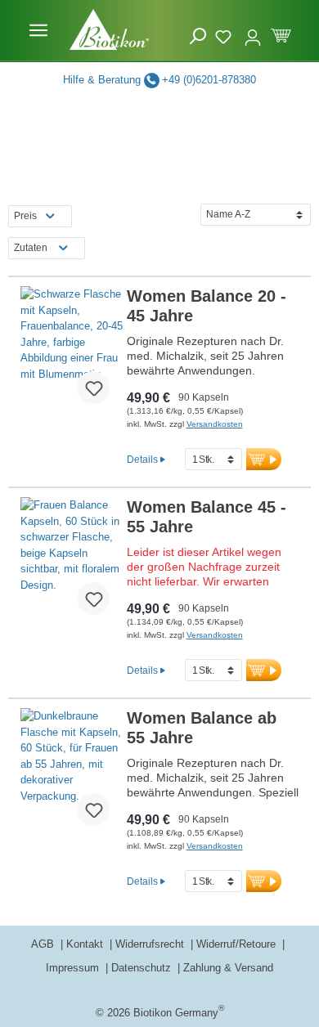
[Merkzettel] (225, 34)
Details (142, 459)
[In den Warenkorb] (263, 459)
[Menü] (38, 30)
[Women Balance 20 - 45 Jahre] (71, 351)
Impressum (74, 968)
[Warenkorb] (281, 34)
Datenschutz (142, 968)
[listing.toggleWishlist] (93, 387)
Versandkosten (214, 423)
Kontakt (86, 944)
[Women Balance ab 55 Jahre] (71, 773)
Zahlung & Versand (228, 968)
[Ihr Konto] (253, 30)
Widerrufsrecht (151, 944)
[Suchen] (198, 36)
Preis (25, 216)
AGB (44, 944)
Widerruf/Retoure (237, 944)
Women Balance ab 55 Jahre (201, 728)
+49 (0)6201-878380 (209, 80)
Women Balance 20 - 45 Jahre (206, 306)
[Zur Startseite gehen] (110, 29)
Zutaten (30, 247)
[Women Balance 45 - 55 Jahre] (71, 562)
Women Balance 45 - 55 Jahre (206, 517)
